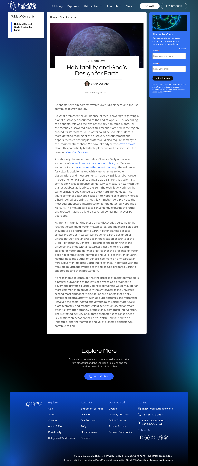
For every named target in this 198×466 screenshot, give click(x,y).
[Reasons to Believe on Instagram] (160, 437)
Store (129, 6)
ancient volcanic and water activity (92, 163)
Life (74, 17)
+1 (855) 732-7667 (152, 414)
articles (130, 144)
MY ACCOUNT (174, 6)
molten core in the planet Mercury (95, 167)
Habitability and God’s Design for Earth (23, 27)
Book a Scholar (118, 426)
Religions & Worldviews (61, 438)
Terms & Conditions (134, 456)
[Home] (33, 404)
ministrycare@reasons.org (157, 408)
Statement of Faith (92, 408)
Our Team (86, 414)
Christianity (54, 432)
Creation (65, 17)
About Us (87, 402)
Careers (85, 438)
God (50, 408)
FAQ (83, 426)
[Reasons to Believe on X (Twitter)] (153, 437)
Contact (143, 402)
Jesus (51, 414)
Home (53, 17)
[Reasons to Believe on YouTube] (147, 437)
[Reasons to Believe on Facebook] (140, 437)
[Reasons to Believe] (22, 6)
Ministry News (89, 432)
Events (113, 408)
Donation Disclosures (160, 456)
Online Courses (118, 420)
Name (155, 50)
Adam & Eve (55, 426)
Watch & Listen (101, 376)
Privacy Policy (157, 92)
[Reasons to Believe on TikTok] (166, 437)
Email (155, 63)
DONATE (150, 6)
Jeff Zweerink (102, 84)
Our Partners (88, 420)
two (122, 144)
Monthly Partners (119, 414)
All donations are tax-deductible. (157, 460)
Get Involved (117, 402)
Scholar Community (120, 432)
